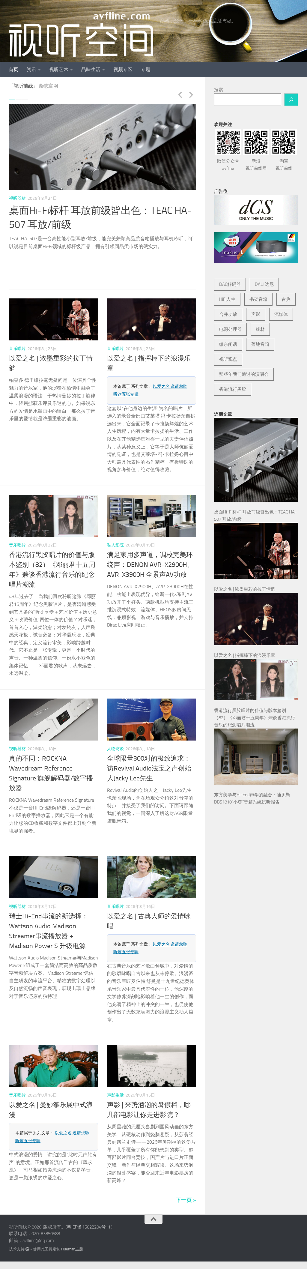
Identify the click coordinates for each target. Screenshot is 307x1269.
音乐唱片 (17, 325)
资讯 (31, 69)
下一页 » (186, 1177)
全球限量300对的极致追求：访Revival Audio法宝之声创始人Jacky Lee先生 (149, 745)
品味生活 (90, 69)
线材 (260, 329)
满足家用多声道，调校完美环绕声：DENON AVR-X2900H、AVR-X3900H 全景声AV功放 (150, 542)
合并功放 (228, 314)
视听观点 (228, 359)
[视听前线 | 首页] (81, 34)
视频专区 (123, 69)
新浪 (256, 164)
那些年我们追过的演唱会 (244, 374)
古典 (286, 299)
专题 (146, 69)
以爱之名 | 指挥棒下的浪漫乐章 (244, 655)
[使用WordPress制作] (27, 1226)
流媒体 (281, 314)
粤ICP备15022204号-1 (88, 1204)
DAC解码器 (230, 284)
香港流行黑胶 (232, 389)
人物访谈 (115, 726)
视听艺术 (58, 69)
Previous (180, 94)
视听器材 (17, 198)
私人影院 (115, 522)
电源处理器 (230, 329)
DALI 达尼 (264, 284)
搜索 (218, 89)
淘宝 (284, 164)
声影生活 (115, 1072)
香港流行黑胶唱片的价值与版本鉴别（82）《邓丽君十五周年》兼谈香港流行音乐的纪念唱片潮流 (254, 718)
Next (191, 94)
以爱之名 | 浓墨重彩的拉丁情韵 (244, 589)
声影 (255, 314)
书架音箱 (258, 299)
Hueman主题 (72, 1226)
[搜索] (291, 99)
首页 (13, 69)
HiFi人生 (227, 299)
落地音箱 (260, 344)
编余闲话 (228, 344)
